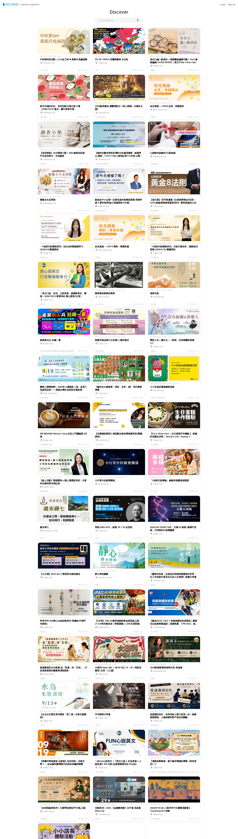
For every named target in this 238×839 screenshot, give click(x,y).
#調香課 (43, 164)
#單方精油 (99, 351)
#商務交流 (154, 725)
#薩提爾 (43, 819)
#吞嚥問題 (154, 164)
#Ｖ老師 (153, 491)
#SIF (97, 70)
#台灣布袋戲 (100, 117)
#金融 (97, 819)
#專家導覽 (99, 398)
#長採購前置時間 (102, 164)
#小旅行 (153, 304)
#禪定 (97, 585)
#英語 (42, 304)
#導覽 (152, 117)
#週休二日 (44, 257)
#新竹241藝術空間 (157, 398)
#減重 (42, 678)
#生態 (42, 725)
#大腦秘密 (154, 257)
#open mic (99, 678)
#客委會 (43, 117)
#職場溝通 (44, 491)
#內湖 (97, 725)
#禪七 (42, 538)
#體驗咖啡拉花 (46, 444)
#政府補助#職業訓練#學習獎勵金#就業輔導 (57, 351)
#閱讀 (152, 585)
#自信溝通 (99, 772)
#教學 (152, 678)
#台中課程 (154, 631)
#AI (96, 538)
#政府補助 (99, 444)
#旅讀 (42, 772)
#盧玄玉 (153, 351)
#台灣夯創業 (100, 210)
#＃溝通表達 (155, 819)
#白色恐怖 (44, 398)
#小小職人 (44, 70)
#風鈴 (42, 631)
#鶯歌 (97, 257)
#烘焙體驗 (154, 444)
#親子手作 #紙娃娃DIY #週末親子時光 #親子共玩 (169, 772)
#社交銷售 (154, 210)
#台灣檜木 (99, 304)
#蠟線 (152, 70)
